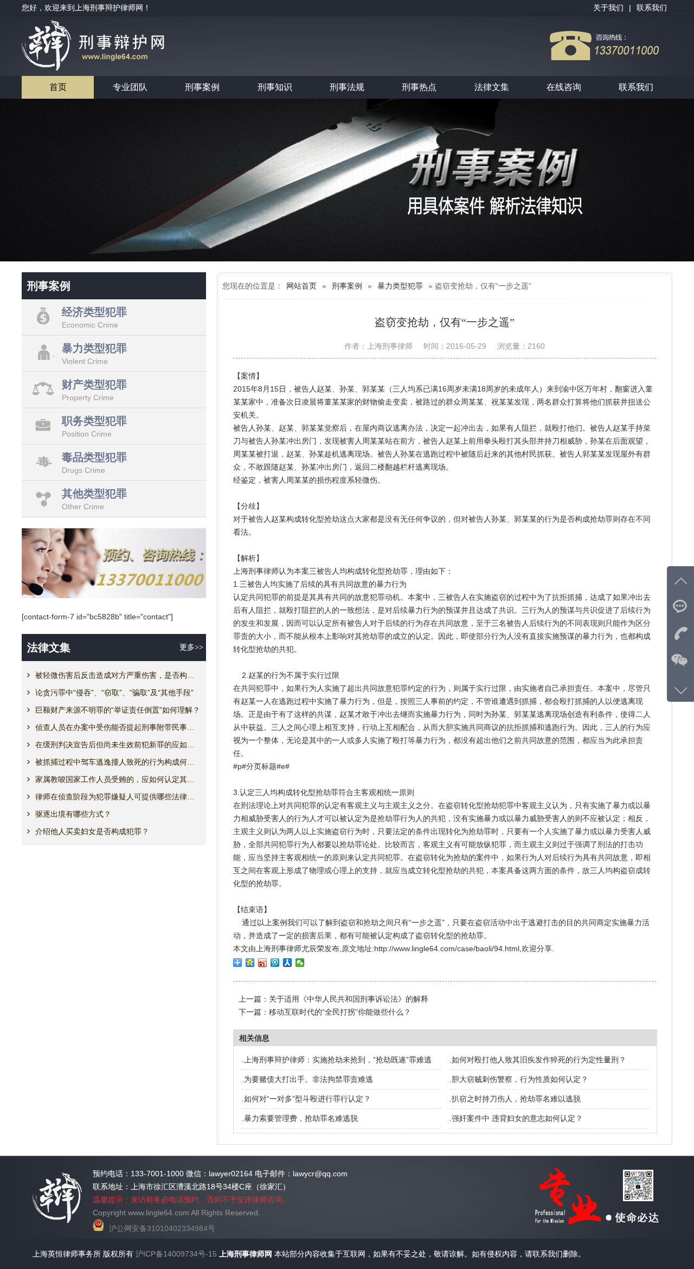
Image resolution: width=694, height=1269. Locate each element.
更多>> (191, 647)
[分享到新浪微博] (262, 962)
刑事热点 (419, 87)
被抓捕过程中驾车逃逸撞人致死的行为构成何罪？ (118, 762)
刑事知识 (275, 87)
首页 (58, 87)
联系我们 (636, 87)
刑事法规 (347, 87)
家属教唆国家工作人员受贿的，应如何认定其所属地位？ (118, 779)
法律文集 (491, 87)
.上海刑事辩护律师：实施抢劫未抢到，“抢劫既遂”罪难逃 (337, 1059)
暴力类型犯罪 (400, 285)
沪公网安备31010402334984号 (162, 1228)
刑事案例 (202, 87)
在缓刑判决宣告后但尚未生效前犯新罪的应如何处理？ (118, 744)
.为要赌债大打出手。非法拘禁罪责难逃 (307, 1079)
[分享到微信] (300, 962)
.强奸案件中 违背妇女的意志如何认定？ (516, 1118)
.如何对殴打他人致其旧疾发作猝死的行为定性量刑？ (537, 1059)
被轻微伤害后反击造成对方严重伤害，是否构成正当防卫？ (118, 675)
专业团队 (130, 87)
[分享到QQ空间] (250, 962)
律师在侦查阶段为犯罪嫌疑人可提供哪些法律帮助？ (118, 796)
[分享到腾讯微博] (275, 962)
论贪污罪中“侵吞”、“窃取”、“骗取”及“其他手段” (114, 692)
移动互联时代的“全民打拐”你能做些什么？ (340, 1012)
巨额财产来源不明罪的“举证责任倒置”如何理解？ (117, 710)
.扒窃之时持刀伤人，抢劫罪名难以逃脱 (515, 1098)
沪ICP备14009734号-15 (176, 1253)
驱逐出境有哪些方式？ (73, 814)
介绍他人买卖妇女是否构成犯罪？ (92, 831)
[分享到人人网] (287, 962)
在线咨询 (564, 87)
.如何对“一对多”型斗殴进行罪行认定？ (306, 1098)
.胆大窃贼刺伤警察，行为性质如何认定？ (518, 1079)
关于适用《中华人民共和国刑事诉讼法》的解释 (348, 999)
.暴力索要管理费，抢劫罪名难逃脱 (300, 1118)
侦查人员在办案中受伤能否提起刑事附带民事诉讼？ (118, 727)
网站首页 (301, 285)
